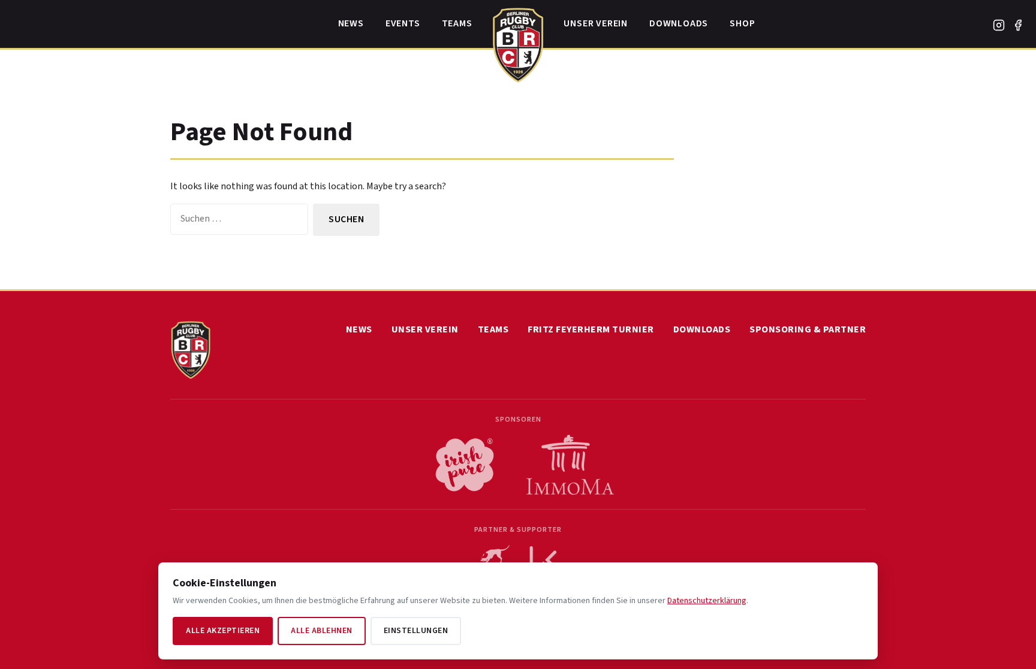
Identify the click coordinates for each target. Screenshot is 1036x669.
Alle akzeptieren (223, 631)
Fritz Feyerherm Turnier (591, 329)
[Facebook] (1018, 25)
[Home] (518, 42)
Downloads (678, 23)
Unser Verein (596, 23)
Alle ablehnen (322, 631)
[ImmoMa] (570, 465)
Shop (742, 23)
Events (403, 23)
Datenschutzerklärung (706, 601)
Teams (457, 23)
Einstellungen (416, 631)
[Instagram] (999, 25)
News (351, 23)
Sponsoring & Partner (807, 329)
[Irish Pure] (464, 465)
